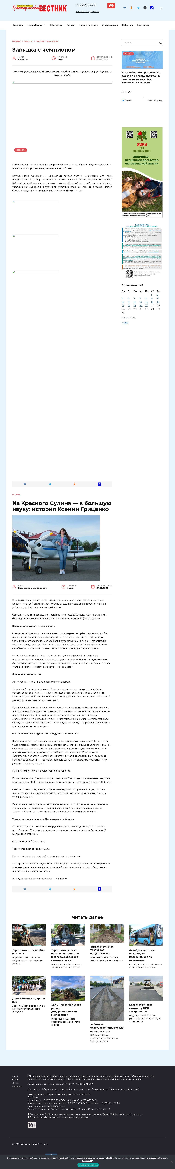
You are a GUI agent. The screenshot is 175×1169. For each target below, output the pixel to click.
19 (135, 305)
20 (141, 305)
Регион (71, 25)
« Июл (125, 322)
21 (146, 305)
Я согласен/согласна (88, 1165)
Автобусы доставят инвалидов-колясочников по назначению (142, 955)
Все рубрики (34, 25)
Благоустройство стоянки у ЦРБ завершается (141, 1008)
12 (135, 302)
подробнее (62, 1158)
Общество (56, 25)
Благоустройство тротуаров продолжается (102, 950)
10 (123, 302)
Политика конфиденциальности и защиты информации (59, 1117)
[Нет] (171, 1161)
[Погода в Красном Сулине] (142, 98)
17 (123, 305)
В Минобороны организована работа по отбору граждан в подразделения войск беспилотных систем (141, 77)
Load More (62, 903)
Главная (18, 25)
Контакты (143, 25)
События (127, 25)
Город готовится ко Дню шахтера (28, 952)
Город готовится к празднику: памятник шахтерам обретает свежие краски (65, 955)
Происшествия (88, 25)
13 (141, 302)
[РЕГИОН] (142, 67)
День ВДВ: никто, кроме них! (28, 1000)
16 (158, 302)
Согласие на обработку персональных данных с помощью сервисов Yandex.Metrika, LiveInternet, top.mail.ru (86, 1114)
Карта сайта (15, 1078)
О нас (15, 1083)
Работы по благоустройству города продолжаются (106, 1027)
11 (128, 302)
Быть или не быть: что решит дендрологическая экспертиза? (66, 1009)
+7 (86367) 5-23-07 (86, 5)
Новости (21, 150)
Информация (110, 25)
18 (129, 305)
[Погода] (126, 100)
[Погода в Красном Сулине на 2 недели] (155, 100)
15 (152, 302)
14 (146, 302)
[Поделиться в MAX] (99, 484)
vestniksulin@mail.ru (87, 11)
